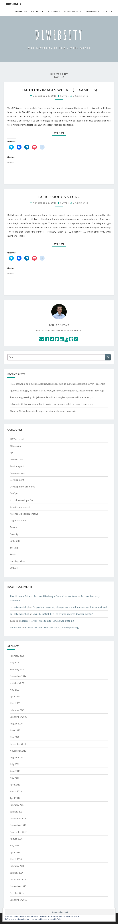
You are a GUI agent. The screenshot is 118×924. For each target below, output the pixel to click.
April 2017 (15, 798)
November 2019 (18, 750)
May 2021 (14, 689)
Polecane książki (72, 11)
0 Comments (80, 95)
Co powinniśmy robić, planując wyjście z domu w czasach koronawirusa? (70, 607)
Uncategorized (17, 561)
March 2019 (16, 791)
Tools (13, 554)
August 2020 (16, 723)
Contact (108, 11)
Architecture (16, 459)
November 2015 (18, 886)
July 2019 (15, 764)
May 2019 (14, 777)
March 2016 (16, 859)
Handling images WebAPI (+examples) (59, 90)
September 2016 (18, 832)
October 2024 (17, 682)
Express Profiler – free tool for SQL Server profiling (47, 620)
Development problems (22, 486)
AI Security (15, 445)
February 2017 (17, 804)
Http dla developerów (21, 500)
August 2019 (16, 757)
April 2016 (15, 852)
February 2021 (17, 710)
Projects (36, 11)
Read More (60, 132)
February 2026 (17, 655)
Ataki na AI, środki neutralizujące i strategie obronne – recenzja (43, 410)
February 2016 (17, 865)
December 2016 (18, 818)
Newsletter (21, 11)
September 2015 (18, 899)
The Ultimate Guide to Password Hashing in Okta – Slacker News (43, 596)
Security (14, 534)
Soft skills (15, 540)
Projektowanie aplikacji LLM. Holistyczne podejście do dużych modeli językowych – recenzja (57, 383)
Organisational (18, 520)
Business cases (17, 473)
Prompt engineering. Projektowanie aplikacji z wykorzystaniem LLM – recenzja (51, 397)
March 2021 (16, 703)
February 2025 (17, 669)
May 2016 (14, 845)
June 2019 (15, 770)
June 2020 (15, 730)
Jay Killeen (15, 627)
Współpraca (92, 11)
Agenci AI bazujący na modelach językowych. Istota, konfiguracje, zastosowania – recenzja (57, 390)
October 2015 (17, 893)
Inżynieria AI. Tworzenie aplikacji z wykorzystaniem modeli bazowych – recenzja (51, 404)
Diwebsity (14, 4)
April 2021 (15, 696)
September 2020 (18, 716)
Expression (59, 197)
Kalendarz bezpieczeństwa (24, 513)
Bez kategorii (17, 466)
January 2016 (17, 872)
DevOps (14, 493)
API (12, 452)
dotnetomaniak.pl (19, 607)
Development (17, 479)
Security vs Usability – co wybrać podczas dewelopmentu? (63, 613)
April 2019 (15, 784)
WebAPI (14, 567)
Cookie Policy (56, 919)
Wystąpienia (54, 11)
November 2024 (18, 676)
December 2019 (18, 743)
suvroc (64, 95)
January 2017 (17, 811)
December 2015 (18, 879)
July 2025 (15, 662)
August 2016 (16, 838)
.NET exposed (17, 439)
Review (13, 527)
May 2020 (14, 737)
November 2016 (18, 825)
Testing (14, 547)
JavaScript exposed (20, 506)
